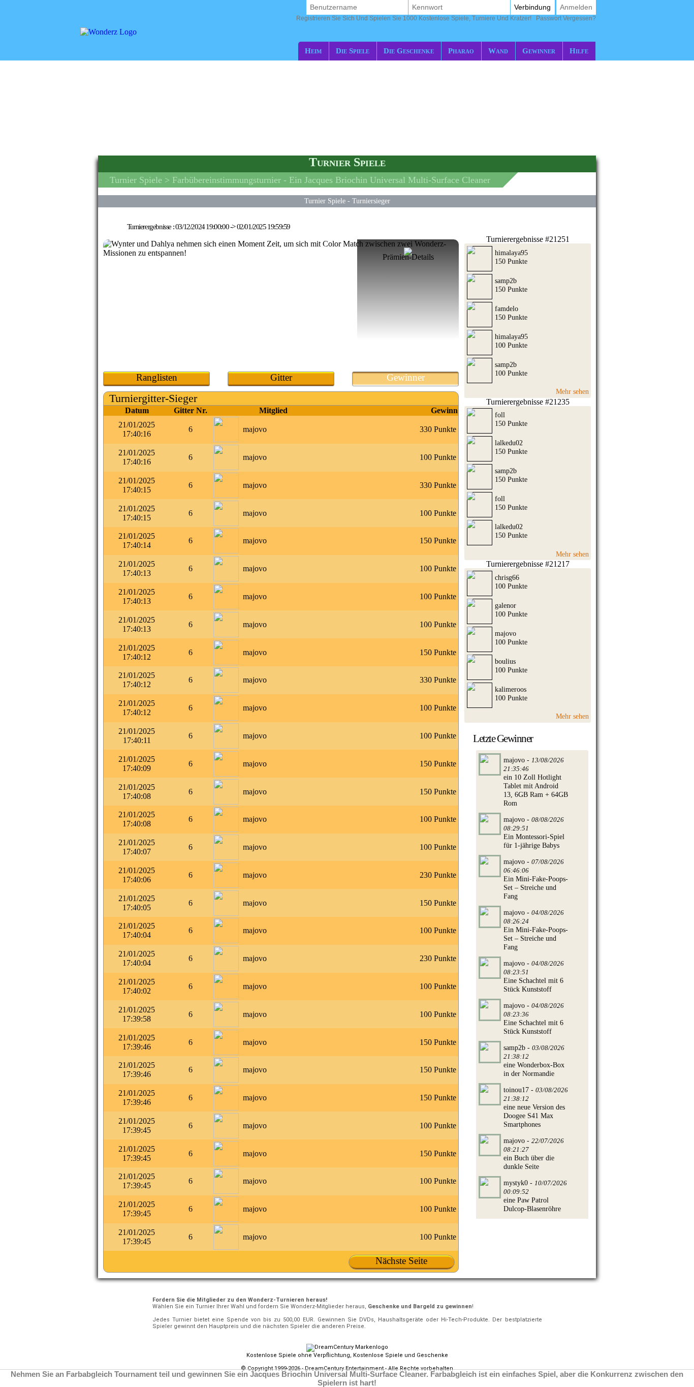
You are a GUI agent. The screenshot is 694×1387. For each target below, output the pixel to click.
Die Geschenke (409, 50)
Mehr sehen (572, 391)
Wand (498, 50)
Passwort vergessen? (446, 18)
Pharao (461, 50)
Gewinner (538, 50)
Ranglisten (156, 377)
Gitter (281, 377)
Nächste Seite (401, 1260)
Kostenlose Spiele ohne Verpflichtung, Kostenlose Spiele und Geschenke (347, 1355)
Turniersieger (371, 201)
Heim (313, 50)
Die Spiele (352, 50)
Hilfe (579, 50)
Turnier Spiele (136, 180)
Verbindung (532, 7)
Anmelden (576, 7)
